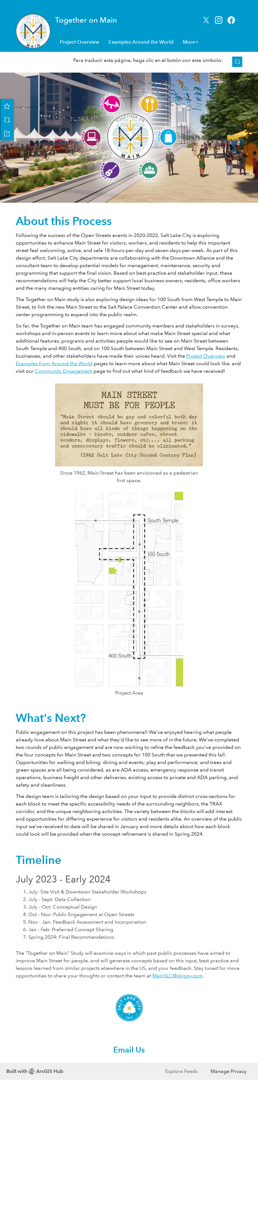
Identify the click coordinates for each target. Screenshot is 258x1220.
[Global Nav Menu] (19, 5)
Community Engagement (63, 371)
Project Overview (79, 42)
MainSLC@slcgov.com (177, 976)
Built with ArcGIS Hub (34, 1071)
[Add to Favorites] (7, 106)
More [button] (189, 42)
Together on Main (86, 20)
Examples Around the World (141, 42)
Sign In (230, 5)
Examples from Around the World (54, 363)
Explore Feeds (181, 1071)
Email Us (129, 1050)
